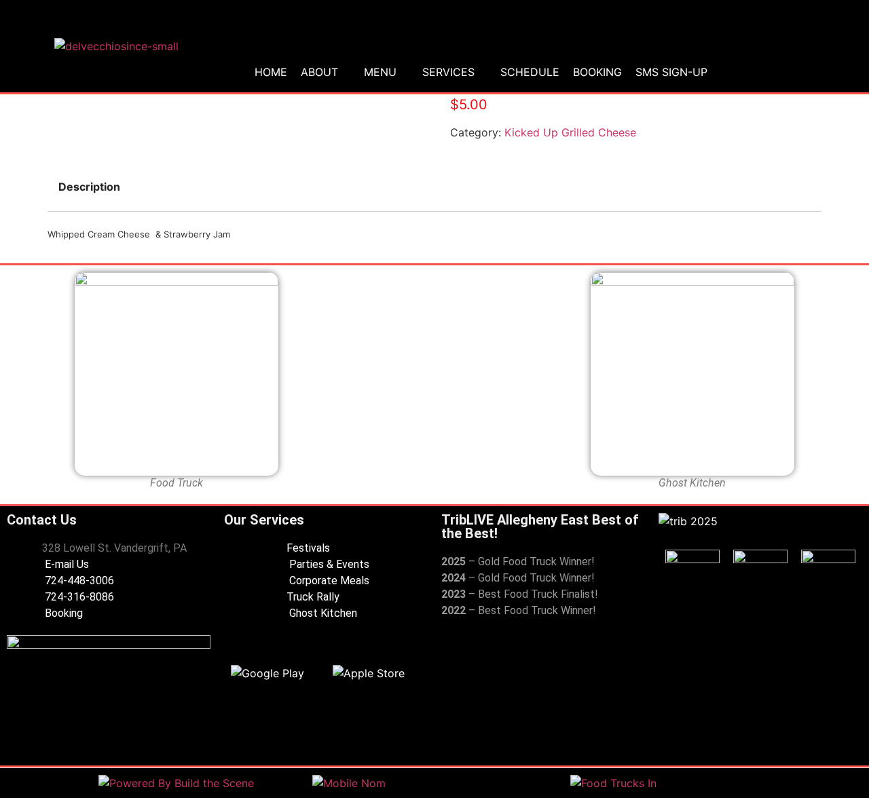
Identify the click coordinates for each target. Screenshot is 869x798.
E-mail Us (65, 564)
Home (271, 72)
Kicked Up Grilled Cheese (570, 132)
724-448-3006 (78, 580)
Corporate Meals (327, 580)
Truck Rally (312, 596)
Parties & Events (327, 564)
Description (89, 186)
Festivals (308, 548)
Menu (380, 72)
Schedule (529, 72)
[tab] (89, 186)
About (319, 72)
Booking (597, 72)
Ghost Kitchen (321, 613)
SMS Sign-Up (671, 72)
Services (448, 72)
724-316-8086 (78, 596)
